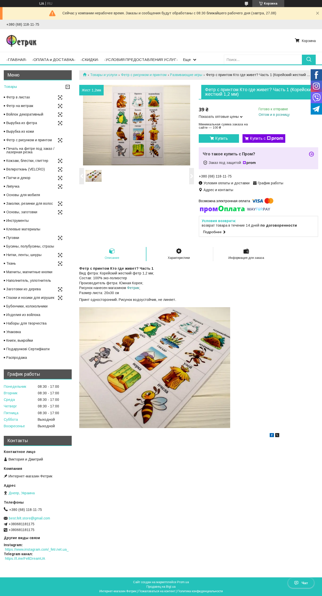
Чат (305, 583)
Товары (10, 86)
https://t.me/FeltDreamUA (25, 558)
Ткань (11, 263)
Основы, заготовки (21, 212)
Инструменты (17, 221)
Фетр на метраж (19, 106)
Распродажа (16, 358)
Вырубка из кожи (20, 131)
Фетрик (133, 288)
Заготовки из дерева (23, 289)
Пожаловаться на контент (156, 591)
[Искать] (309, 59)
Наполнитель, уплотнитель (28, 280)
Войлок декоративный (24, 114)
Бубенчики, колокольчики (27, 306)
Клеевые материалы (23, 229)
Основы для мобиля (23, 195)
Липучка (12, 186)
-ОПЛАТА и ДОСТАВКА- (53, 59)
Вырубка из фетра (21, 123)
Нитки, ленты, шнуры (24, 255)
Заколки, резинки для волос (29, 203)
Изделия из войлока (23, 315)
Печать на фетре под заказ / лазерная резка (30, 150)
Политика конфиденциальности (200, 591)
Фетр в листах (18, 97)
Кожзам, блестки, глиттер (27, 161)
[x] (277, 436)
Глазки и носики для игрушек (30, 298)
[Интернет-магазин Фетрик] (21, 41)
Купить (221, 138)
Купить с (258, 138)
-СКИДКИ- (89, 59)
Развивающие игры (186, 75)
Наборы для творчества (26, 323)
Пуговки (12, 238)
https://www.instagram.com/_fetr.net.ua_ (37, 549)
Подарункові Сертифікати (28, 349)
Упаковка (13, 332)
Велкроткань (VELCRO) (25, 169)
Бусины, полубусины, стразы (30, 246)
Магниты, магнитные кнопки (29, 272)
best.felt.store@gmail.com (29, 518)
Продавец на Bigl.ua (161, 586)
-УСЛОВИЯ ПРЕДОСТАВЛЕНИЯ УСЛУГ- (141, 59)
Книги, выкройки (19, 340)
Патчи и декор (18, 178)
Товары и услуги (103, 75)
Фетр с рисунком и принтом (144, 75)
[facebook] (272, 436)
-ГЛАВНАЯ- (16, 59)
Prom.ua (183, 582)
